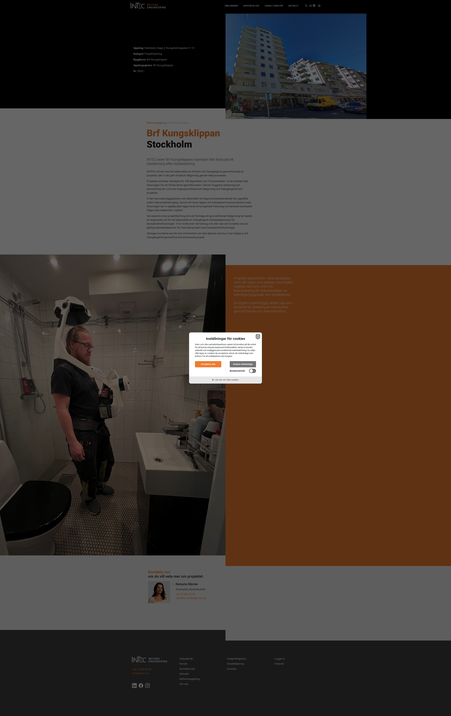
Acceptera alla (208, 364)
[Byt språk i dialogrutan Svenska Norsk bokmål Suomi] (257, 336)
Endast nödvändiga (243, 364)
